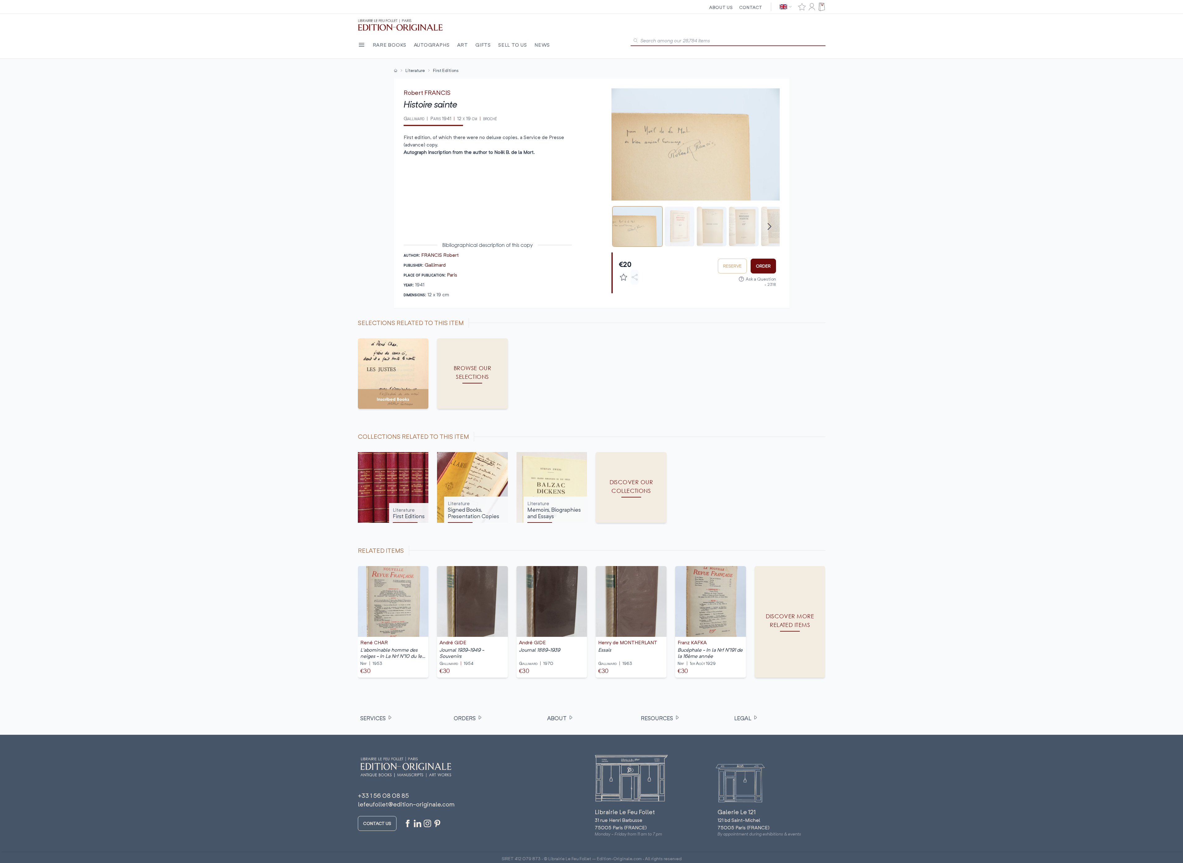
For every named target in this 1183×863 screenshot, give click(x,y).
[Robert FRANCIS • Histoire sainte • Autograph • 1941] (637, 226)
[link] (790, 622)
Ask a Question (761, 278)
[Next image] (771, 144)
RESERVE (732, 266)
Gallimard (435, 265)
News (542, 45)
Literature (415, 70)
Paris (452, 275)
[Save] (623, 277)
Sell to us (512, 45)
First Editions (446, 70)
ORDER (763, 266)
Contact (750, 7)
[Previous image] (620, 144)
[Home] (395, 70)
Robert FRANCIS (427, 92)
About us (721, 7)
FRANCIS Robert (440, 255)
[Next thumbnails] (769, 226)
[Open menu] (361, 45)
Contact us (377, 823)
